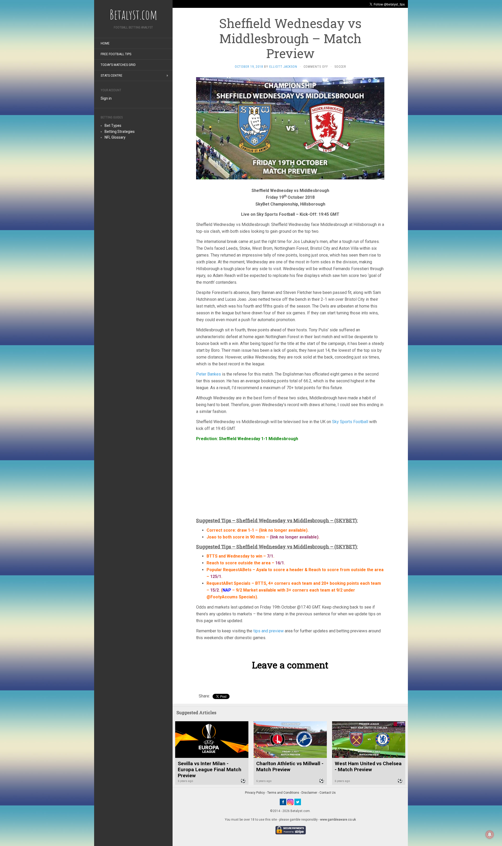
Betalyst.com (133, 14)
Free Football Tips (116, 54)
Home (105, 43)
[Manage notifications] (490, 834)
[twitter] (297, 802)
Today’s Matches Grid (118, 65)
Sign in (106, 98)
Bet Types (113, 125)
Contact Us (328, 792)
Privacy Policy (255, 792)
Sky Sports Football (350, 421)
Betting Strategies (120, 131)
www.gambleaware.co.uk (338, 819)
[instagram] (290, 802)
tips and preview (268, 630)
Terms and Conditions (283, 792)
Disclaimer (309, 792)
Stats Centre (111, 75)
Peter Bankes (208, 374)
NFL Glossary (115, 137)
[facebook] (283, 802)
